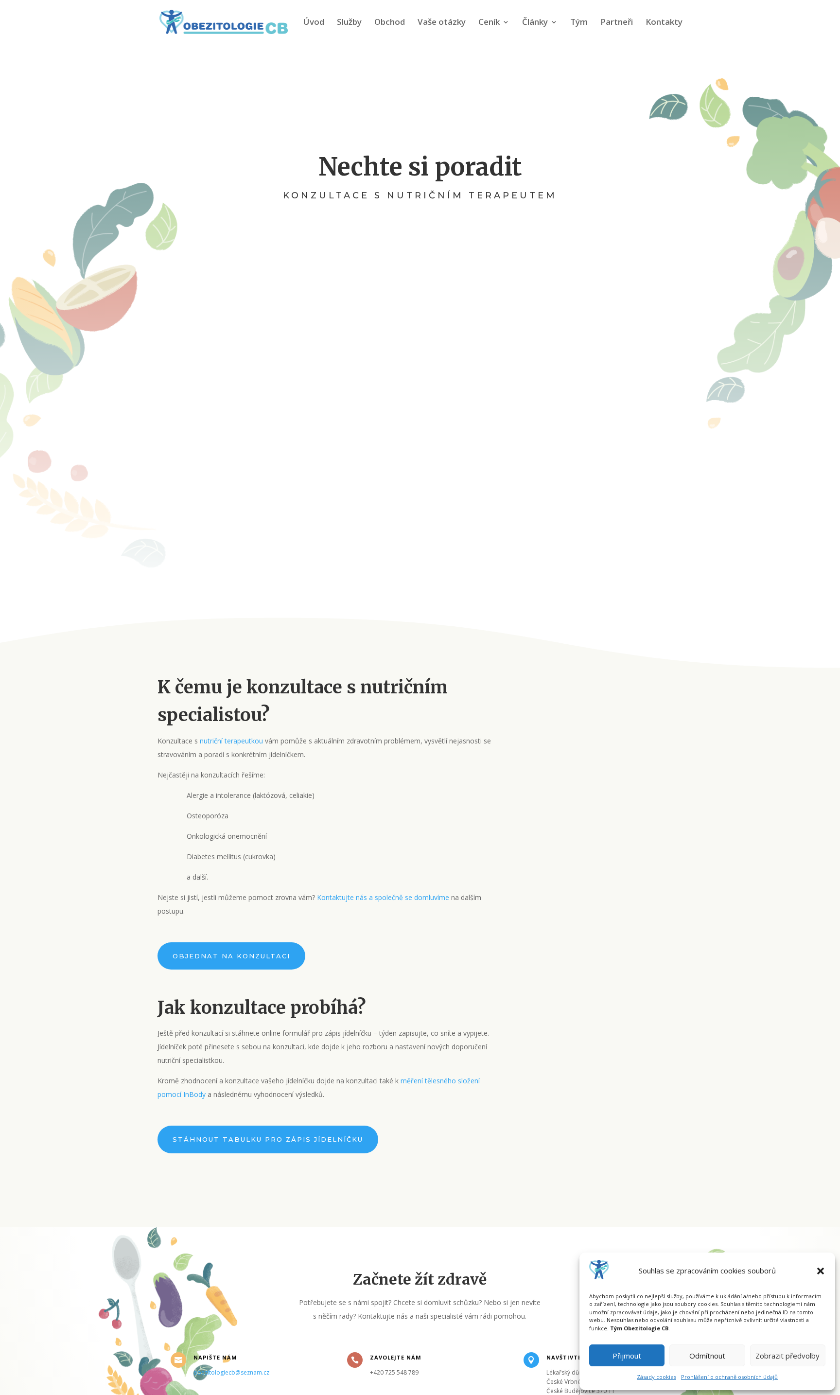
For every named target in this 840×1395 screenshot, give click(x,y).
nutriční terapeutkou (232, 740)
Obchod (389, 22)
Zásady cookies (656, 1376)
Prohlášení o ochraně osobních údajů (729, 1376)
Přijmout (626, 1355)
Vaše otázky (442, 22)
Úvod (313, 22)
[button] (820, 1271)
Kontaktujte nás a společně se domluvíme (383, 897)
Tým (579, 22)
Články (535, 22)
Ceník (489, 22)
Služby (349, 22)
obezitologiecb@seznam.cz (231, 1372)
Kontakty (664, 22)
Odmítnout (707, 1355)
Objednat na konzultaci (231, 956)
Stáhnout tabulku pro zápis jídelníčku (268, 1139)
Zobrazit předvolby (787, 1355)
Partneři (616, 22)
